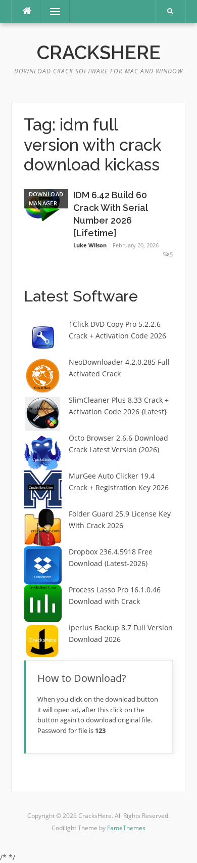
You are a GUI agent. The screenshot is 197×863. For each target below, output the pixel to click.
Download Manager (46, 198)
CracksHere (99, 52)
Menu (51, 11)
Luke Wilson (90, 245)
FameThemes (126, 828)
